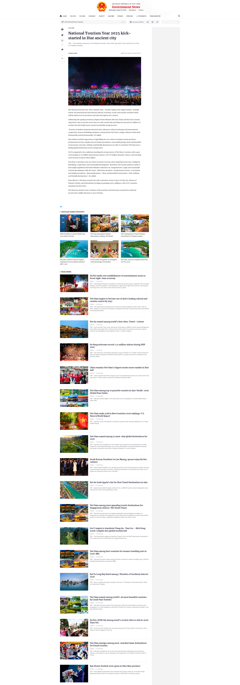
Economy (92, 16)
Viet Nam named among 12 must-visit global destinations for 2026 (118, 437)
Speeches (129, 16)
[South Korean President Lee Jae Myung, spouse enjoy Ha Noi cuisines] (74, 467)
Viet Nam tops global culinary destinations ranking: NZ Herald (101, 235)
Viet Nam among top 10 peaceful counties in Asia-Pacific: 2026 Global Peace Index (119, 391)
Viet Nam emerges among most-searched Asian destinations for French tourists (118, 644)
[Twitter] (157, 22)
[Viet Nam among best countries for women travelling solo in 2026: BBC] (74, 559)
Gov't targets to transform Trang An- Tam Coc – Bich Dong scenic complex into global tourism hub (117, 529)
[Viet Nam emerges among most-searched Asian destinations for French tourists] (74, 650)
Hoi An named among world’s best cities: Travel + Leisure (117, 321)
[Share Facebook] (62, 29)
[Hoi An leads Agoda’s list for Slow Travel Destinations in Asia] (74, 490)
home (65, 16)
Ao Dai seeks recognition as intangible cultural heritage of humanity (103, 261)
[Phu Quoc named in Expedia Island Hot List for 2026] (135, 249)
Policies (82, 16)
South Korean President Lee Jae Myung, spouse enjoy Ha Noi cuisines (118, 460)
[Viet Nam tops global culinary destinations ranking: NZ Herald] (104, 223)
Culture (111, 16)
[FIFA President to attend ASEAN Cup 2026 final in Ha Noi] (74, 223)
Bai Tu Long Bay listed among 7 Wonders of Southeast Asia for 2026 (119, 575)
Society (102, 16)
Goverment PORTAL (138, 22)
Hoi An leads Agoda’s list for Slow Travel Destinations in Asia (118, 482)
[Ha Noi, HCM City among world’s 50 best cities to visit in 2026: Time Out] (74, 627)
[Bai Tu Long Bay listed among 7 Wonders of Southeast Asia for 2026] (74, 582)
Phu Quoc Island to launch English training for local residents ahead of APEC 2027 (72, 262)
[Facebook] (152, 22)
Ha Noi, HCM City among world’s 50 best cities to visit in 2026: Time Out (119, 621)
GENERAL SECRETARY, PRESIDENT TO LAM (78, 22)
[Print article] (62, 49)
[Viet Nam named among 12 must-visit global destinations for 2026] (74, 444)
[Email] (147, 22)
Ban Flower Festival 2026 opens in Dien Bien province (115, 666)
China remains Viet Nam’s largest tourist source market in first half (119, 368)
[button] (122, 22)
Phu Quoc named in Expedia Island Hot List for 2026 (134, 261)
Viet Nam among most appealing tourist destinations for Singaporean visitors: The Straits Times (116, 506)
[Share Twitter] (62, 35)
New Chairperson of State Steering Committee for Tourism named (133, 235)
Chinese (140, 10)
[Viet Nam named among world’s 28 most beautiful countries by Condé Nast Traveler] (74, 605)
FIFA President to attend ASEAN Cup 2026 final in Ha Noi (72, 235)
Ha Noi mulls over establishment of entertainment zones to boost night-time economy (118, 277)
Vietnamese (132, 10)
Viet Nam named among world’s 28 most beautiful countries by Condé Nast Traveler (118, 598)
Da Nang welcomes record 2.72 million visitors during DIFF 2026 (117, 345)
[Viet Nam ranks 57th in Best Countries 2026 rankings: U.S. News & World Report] (74, 421)
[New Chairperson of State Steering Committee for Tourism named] (135, 223)
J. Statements (141, 16)
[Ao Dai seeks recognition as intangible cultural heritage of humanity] (104, 249)
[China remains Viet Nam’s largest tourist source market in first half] (74, 375)
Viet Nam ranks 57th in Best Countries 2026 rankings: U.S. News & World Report (117, 414)
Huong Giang (72, 53)
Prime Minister (155, 16)
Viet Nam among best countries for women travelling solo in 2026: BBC (118, 552)
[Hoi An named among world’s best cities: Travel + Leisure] (74, 329)
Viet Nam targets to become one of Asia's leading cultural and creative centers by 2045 (118, 300)
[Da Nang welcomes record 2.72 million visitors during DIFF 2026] (74, 352)
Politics (73, 16)
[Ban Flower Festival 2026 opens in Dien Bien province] (74, 673)
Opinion (120, 16)
